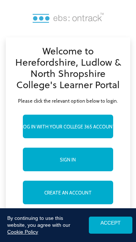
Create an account (68, 193)
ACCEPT (110, 223)
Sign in (68, 160)
